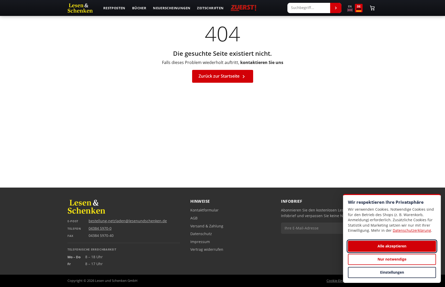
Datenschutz (201, 234)
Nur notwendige (392, 259)
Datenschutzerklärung (412, 230)
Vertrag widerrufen (206, 249)
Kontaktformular (204, 210)
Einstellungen (392, 272)
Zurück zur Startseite (223, 76)
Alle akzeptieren (392, 246)
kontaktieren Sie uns (261, 62)
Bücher (139, 8)
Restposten (114, 8)
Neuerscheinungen (171, 8)
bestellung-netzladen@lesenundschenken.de (128, 221)
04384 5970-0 (100, 228)
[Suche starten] (335, 8)
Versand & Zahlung (206, 226)
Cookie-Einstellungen (343, 281)
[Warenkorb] (372, 8)
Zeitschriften (210, 8)
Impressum (200, 241)
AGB (194, 218)
